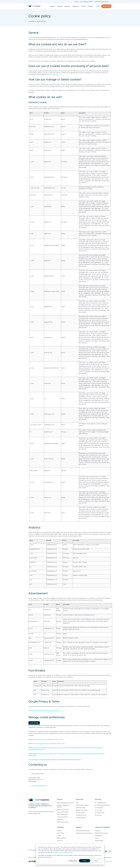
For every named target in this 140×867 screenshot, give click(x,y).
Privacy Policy (61, 852)
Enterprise (90, 6)
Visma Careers (108, 861)
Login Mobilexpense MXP (86, 1)
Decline (96, 860)
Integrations (76, 6)
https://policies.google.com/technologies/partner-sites (44, 710)
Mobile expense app (62, 822)
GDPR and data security (101, 833)
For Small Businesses (100, 802)
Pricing (83, 6)
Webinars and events (81, 810)
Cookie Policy (70, 852)
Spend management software (65, 802)
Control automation (62, 817)
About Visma (60, 833)
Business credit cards (63, 809)
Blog (77, 802)
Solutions (59, 6)
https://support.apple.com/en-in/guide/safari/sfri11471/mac (48, 743)
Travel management (62, 814)
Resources (67, 6)
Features (52, 6)
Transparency (98, 835)
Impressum (98, 830)
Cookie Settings (34, 723)
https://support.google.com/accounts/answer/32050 (48, 739)
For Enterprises (99, 807)
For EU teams (98, 810)
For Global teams (99, 812)
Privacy (97, 838)
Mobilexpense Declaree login (84, 833)
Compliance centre (81, 815)
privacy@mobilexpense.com (39, 785)
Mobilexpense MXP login (82, 830)
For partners (98, 815)
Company (60, 827)
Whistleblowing (99, 840)
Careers (59, 835)
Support (76, 1)
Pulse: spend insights (62, 812)
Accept (84, 860)
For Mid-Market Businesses (102, 805)
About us (59, 830)
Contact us (60, 840)
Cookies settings (73, 860)
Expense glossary (81, 817)
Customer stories (80, 807)
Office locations (61, 838)
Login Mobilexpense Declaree (101, 1)
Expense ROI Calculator (82, 805)
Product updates (80, 812)
